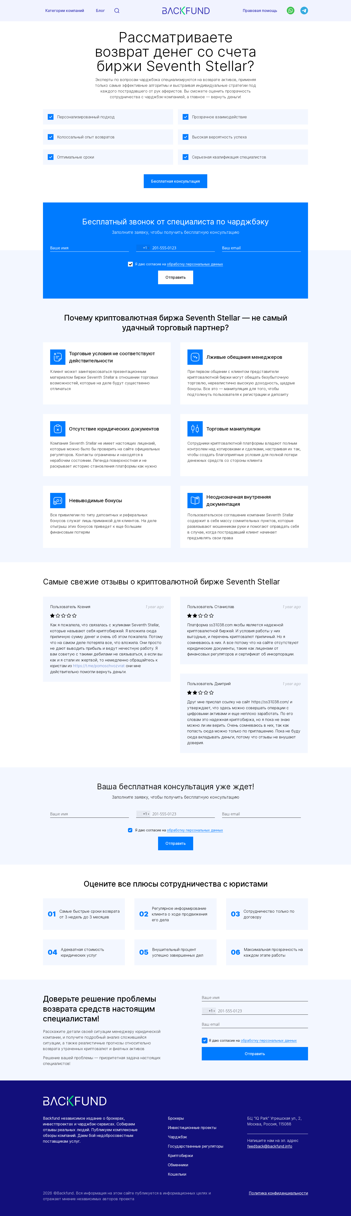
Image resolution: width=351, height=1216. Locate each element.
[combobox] (143, 248)
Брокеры (176, 1118)
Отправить (175, 277)
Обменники (178, 1164)
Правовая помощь (260, 10)
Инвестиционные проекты (192, 1127)
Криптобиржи (180, 1155)
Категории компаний (64, 10)
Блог (100, 10)
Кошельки (177, 1174)
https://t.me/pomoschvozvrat (99, 665)
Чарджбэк (177, 1136)
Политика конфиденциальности (278, 1193)
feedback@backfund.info (269, 1146)
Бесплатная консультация (175, 181)
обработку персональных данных (195, 264)
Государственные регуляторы (195, 1146)
